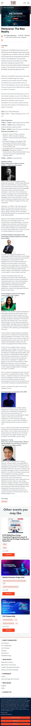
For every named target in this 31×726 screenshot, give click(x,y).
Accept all (16, 724)
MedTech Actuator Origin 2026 (13, 577)
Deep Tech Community (8, 665)
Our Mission (5, 643)
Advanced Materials (8, 619)
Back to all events (8, 7)
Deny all (15, 720)
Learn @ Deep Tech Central (10, 679)
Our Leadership (6, 645)
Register (8, 554)
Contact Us (7, 692)
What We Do (7, 659)
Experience (7, 674)
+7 (16, 623)
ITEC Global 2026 (8, 616)
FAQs (3, 688)
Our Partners (5, 648)
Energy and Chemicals (8, 623)
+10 (16, 619)
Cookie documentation (6, 714)
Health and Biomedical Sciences (10, 586)
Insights (3, 686)
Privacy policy (4, 712)
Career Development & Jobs (10, 667)
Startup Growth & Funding (9, 670)
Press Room (5, 653)
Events (3, 676)
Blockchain (4, 501)
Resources (7, 683)
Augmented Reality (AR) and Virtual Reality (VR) (14, 580)
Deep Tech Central (7, 662)
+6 (4, 583)
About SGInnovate (10, 640)
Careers (3, 650)
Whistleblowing (6, 655)
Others (4, 544)
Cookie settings (15, 717)
